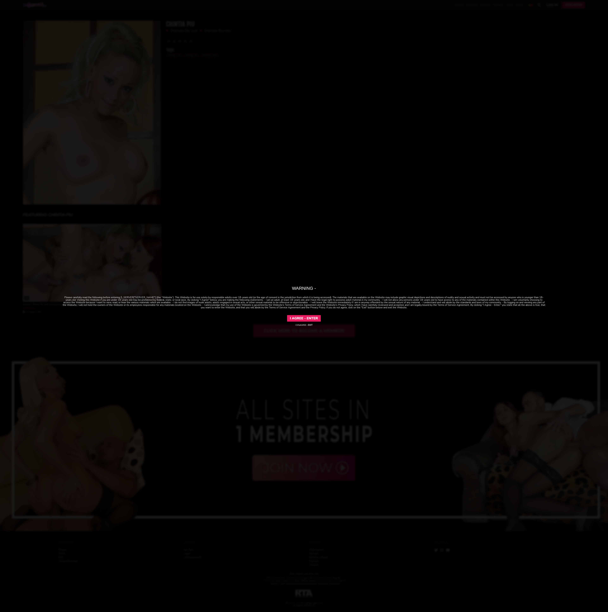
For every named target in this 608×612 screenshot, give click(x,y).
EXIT (310, 325)
